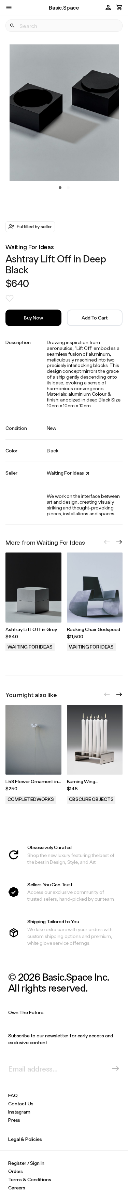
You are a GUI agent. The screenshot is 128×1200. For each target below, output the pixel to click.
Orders (15, 1171)
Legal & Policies (25, 1139)
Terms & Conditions (29, 1179)
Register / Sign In (26, 1163)
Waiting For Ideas (29, 246)
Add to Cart (95, 318)
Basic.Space (64, 7)
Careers (16, 1187)
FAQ (13, 1095)
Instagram (19, 1112)
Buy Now (33, 318)
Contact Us (20, 1103)
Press (14, 1120)
